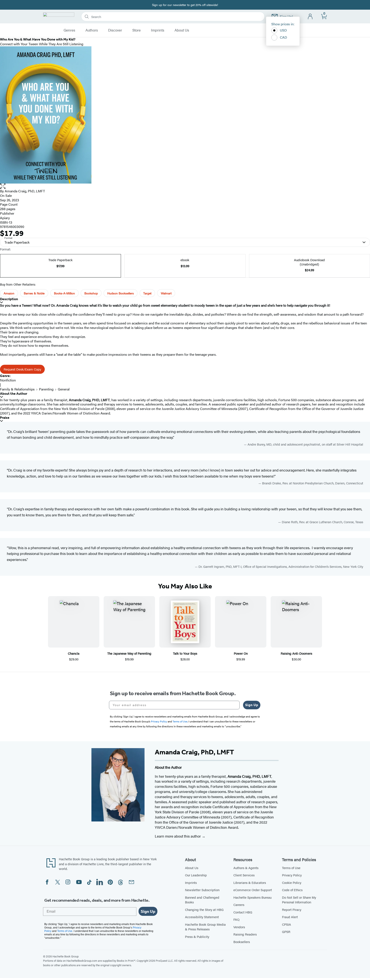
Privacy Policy (292, 875)
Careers (238, 904)
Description (9, 299)
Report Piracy (291, 909)
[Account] (310, 16)
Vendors (239, 927)
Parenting (46, 389)
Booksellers (241, 941)
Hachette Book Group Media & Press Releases (205, 926)
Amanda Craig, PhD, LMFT (25, 190)
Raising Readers (245, 934)
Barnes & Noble (34, 293)
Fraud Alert (290, 917)
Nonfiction (8, 380)
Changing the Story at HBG (204, 909)
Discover (115, 30)
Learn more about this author (178, 836)
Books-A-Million (64, 293)
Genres (69, 30)
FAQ (236, 919)
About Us (182, 30)
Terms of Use (291, 867)
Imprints (157, 30)
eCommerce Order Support (252, 890)
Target (147, 293)
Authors (91, 30)
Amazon (9, 293)
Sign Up (251, 705)
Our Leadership (196, 875)
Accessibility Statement (202, 917)
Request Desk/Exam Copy (22, 369)
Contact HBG (242, 912)
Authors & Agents (245, 867)
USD (283, 30)
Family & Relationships (17, 389)
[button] (185, 186)
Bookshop (91, 293)
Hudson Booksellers (120, 293)
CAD (283, 37)
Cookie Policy (291, 882)
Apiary (5, 217)
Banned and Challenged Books (202, 899)
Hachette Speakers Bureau (252, 897)
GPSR (286, 931)
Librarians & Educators (249, 882)
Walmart (166, 293)
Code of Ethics (292, 890)
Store (136, 30)
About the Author (13, 394)
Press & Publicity (197, 936)
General (64, 389)
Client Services (244, 875)
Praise (4, 418)
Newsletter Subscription (202, 890)
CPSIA (286, 924)
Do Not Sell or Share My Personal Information (299, 899)
